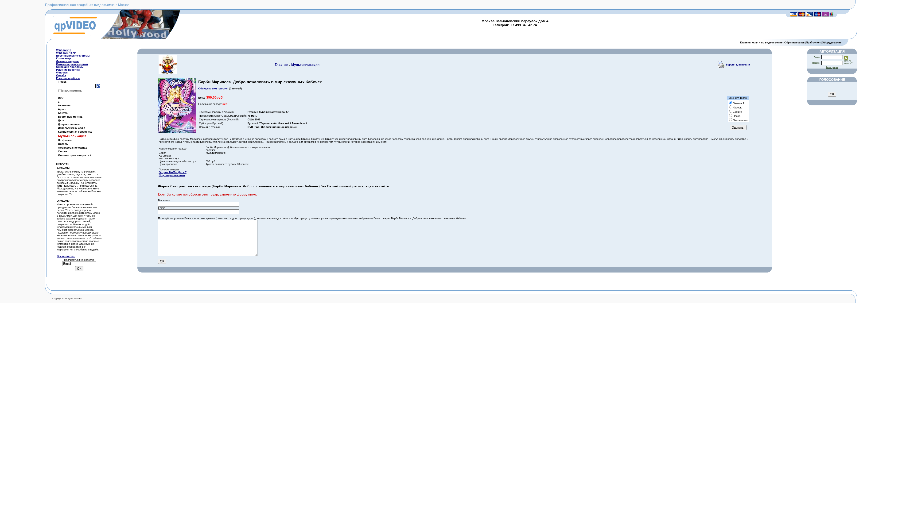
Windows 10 (63, 50)
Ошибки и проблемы (69, 66)
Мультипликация (305, 64)
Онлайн (61, 75)
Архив (62, 109)
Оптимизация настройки (72, 64)
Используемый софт (71, 128)
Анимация (64, 105)
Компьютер (63, 58)
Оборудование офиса (72, 147)
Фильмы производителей (74, 155)
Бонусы (63, 112)
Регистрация (832, 67)
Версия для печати (738, 64)
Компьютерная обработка (75, 131)
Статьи (62, 151)
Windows (62, 72)
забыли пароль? (848, 62)
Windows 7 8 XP (66, 52)
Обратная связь (794, 42)
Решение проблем (68, 69)
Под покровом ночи (172, 175)
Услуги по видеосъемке (767, 42)
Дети (61, 120)
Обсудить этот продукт (213, 88)
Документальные (69, 124)
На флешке (65, 140)
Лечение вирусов (67, 61)
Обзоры (63, 143)
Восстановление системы (72, 55)
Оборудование (831, 42)
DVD (60, 97)
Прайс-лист (813, 42)
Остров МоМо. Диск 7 (173, 172)
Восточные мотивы (70, 116)
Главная (745, 42)
